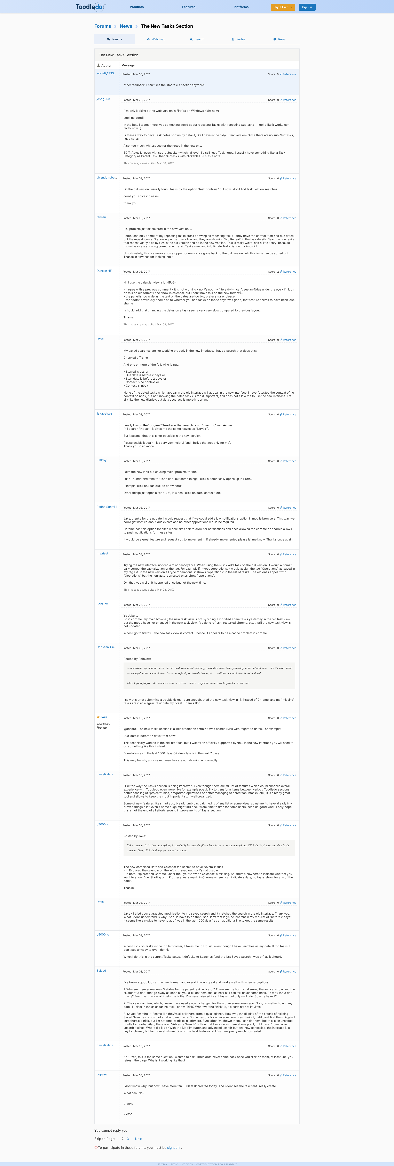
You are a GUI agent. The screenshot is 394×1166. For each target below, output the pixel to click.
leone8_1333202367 (111, 73)
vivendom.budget (109, 177)
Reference (289, 74)
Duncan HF (104, 270)
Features (189, 7)
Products (137, 7)
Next (138, 1139)
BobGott (102, 604)
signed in (174, 1147)
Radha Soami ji (107, 506)
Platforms (241, 7)
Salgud (101, 970)
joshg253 (103, 99)
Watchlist (158, 39)
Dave (100, 339)
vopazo (102, 1074)
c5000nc (103, 824)
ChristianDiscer (107, 647)
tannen (101, 217)
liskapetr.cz (104, 413)
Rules (282, 39)
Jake (104, 717)
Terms (175, 1164)
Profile (240, 39)
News (126, 26)
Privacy (162, 1164)
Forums (102, 26)
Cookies (187, 1164)
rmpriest (102, 553)
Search (199, 39)
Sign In (307, 7)
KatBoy (102, 460)
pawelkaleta (105, 774)
